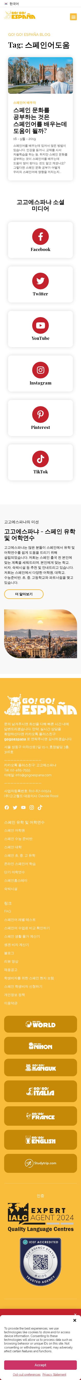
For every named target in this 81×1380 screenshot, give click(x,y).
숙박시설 (10, 889)
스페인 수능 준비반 (18, 839)
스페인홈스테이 (15, 880)
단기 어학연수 (14, 872)
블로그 (9, 953)
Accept (40, 1365)
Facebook (40, 249)
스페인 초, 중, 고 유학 (19, 855)
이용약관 (10, 1003)
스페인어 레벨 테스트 (20, 920)
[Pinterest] (40, 414)
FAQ (7, 911)
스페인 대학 (13, 847)
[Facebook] (40, 236)
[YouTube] (40, 325)
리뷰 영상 (11, 961)
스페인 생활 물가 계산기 (22, 936)
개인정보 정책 (14, 995)
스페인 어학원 (14, 830)
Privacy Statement (54, 1374)
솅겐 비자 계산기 (16, 945)
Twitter (40, 293)
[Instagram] (40, 370)
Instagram (41, 383)
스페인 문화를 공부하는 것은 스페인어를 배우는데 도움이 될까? (40, 120)
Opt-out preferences (26, 1374)
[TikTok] (40, 459)
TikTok (40, 471)
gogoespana (15, 739)
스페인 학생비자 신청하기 (23, 986)
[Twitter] (40, 281)
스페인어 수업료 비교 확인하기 (27, 928)
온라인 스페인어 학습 (20, 864)
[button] (75, 1320)
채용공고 (10, 970)
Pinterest (40, 427)
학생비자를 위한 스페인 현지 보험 (29, 978)
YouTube (40, 338)
